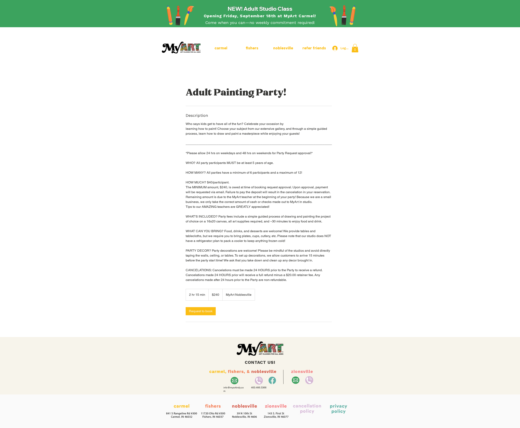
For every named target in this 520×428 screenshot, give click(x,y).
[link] (201, 311)
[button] (355, 48)
